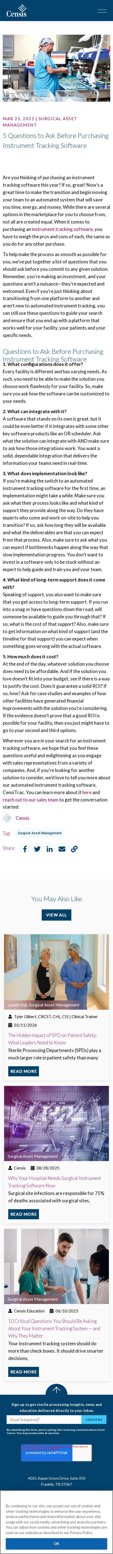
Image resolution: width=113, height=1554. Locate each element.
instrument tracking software (62, 229)
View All (56, 914)
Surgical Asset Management (40, 833)
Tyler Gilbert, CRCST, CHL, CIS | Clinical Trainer (56, 1016)
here (87, 792)
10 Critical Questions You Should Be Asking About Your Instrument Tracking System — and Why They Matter (54, 1328)
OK (56, 1543)
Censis (22, 818)
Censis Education (29, 1310)
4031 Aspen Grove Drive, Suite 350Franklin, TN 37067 (56, 1481)
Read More (23, 1071)
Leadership (17, 1004)
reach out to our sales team (30, 800)
